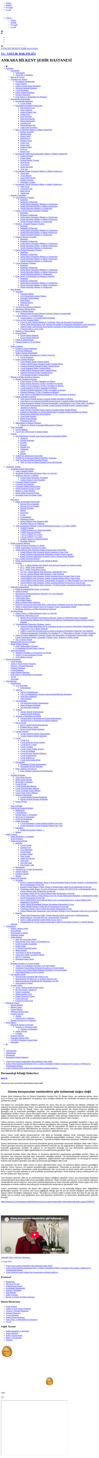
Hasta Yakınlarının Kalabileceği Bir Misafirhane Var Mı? (37, 981)
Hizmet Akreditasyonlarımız (26, 379)
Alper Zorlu (24, 187)
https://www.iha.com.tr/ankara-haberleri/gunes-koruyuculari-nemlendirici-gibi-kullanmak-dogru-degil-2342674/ (48, 1202)
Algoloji (18, 710)
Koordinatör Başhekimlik (25, 81)
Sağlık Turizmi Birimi (19, 841)
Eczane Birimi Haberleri (29, 338)
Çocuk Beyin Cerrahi (28, 745)
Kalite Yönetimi (17, 346)
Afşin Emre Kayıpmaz (28, 127)
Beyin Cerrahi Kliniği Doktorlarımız (34, 725)
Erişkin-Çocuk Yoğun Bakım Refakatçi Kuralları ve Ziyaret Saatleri (41, 970)
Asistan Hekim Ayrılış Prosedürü (32, 480)
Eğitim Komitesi (21, 591)
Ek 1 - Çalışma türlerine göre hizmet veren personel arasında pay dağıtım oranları (51, 565)
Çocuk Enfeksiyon (27, 758)
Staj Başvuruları (17, 611)
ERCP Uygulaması (22, 957)
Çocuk (18, 738)
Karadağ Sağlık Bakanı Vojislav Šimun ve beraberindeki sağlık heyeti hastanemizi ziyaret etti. (56, 887)
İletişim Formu (16, 1007)
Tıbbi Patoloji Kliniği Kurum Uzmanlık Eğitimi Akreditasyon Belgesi (46, 399)
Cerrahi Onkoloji (21, 731)
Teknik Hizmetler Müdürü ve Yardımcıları (36, 208)
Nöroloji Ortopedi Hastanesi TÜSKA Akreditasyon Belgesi (43, 390)
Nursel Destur (25, 852)
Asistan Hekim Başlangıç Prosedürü (34, 478)
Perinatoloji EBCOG (28, 421)
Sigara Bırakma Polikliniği (30, 705)
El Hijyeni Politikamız (23, 351)
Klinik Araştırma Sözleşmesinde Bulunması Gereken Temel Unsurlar (46, 554)
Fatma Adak (25, 145)
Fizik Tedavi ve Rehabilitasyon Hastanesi (31, 97)
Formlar (18, 563)
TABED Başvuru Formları (30, 532)
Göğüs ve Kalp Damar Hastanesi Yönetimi (31, 211)
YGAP (13, 677)
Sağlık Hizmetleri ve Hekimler (22, 837)
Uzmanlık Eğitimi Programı (25, 482)
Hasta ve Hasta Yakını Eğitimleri (27, 602)
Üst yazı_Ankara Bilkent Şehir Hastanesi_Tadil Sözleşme (42, 574)
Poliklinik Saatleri (17, 935)
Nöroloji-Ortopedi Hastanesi (26, 88)
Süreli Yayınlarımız (18, 650)
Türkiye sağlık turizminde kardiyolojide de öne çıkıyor (41, 920)
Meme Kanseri (21, 950)
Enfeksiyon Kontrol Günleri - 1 (32, 830)
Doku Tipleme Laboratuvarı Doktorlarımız (36, 771)
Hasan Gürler (25, 136)
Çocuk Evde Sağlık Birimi (30, 760)
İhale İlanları (25, 300)
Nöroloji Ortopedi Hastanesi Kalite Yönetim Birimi (39, 366)
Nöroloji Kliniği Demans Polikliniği (34, 799)
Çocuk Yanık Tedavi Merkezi (26, 793)
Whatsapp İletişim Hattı (19, 1012)
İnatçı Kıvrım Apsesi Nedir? (26, 939)
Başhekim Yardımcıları (29, 202)
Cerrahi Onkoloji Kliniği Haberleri (33, 736)
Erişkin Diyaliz (21, 801)
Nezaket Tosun (26, 141)
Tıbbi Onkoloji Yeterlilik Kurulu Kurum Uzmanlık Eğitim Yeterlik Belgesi (48, 410)
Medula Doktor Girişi (23, 994)
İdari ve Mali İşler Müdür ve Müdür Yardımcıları (33, 130)
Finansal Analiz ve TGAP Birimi (27, 342)
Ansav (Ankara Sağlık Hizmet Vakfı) (29, 988)
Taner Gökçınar (26, 110)
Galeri (22, 451)
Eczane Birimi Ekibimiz (29, 335)
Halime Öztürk (26, 147)
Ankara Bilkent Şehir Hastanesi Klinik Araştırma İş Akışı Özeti (44, 552)
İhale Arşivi (24, 305)
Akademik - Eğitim (13, 467)
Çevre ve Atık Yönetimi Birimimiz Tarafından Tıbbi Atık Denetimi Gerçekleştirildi (51, 322)
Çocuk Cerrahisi (26, 747)
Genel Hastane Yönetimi (24, 197)
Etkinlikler (19, 828)
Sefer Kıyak (24, 162)
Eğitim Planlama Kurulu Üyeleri (27, 489)
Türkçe (8, 3)
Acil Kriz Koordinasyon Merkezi (28, 307)
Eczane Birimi (20, 333)
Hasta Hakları (16, 931)
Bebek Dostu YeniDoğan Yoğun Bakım (35, 414)
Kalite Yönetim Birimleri (24, 359)
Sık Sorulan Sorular (18, 974)
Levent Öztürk (25, 103)
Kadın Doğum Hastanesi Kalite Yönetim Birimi (38, 370)
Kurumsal (9, 68)
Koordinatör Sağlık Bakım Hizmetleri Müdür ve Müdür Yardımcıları (41, 154)
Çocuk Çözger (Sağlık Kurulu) (32, 749)
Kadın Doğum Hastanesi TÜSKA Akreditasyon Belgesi (41, 383)
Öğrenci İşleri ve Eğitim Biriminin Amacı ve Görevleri (36, 613)
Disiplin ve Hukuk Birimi (25, 331)
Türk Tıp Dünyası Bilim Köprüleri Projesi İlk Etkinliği (41, 462)
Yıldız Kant (24, 143)
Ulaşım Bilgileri (17, 1009)
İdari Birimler (16, 289)
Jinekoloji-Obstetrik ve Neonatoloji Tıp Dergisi (33, 653)
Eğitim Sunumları (22, 821)
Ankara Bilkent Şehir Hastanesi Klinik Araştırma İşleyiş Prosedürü (40, 550)
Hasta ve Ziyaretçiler (18, 878)
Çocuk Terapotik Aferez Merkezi (28, 791)
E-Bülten (18, 1033)
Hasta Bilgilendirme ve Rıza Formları (29, 972)
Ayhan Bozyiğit (26, 189)
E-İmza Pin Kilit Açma (24, 1001)
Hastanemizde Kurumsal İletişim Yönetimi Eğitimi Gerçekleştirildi (45, 313)
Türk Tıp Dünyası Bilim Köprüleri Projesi (31, 460)
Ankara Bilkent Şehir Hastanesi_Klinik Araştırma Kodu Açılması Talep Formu (50, 576)
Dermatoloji (20, 762)
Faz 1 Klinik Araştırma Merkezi (27, 559)
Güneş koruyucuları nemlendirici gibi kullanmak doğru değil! (29, 1061)
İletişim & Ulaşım (12, 1003)
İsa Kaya (23, 149)
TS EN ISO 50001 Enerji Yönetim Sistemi (31, 432)
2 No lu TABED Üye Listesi (31, 537)
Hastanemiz (15, 71)
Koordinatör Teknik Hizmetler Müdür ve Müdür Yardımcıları (38, 184)
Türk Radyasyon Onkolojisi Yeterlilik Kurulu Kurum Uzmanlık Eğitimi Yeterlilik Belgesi (54, 401)
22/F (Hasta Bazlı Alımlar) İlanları (33, 296)
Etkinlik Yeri (25, 447)
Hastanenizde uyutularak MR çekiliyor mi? (31, 977)
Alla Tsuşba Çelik (27, 865)
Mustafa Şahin (25, 134)
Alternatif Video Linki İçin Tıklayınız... (16, 1257)
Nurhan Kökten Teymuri (29, 160)
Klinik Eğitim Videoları (19, 644)
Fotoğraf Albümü (22, 874)
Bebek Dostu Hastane (28, 419)
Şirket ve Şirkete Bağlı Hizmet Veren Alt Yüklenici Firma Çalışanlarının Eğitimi (45, 607)
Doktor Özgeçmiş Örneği (25, 996)
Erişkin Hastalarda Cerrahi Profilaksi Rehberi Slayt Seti (41, 826)
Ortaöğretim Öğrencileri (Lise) (27, 615)
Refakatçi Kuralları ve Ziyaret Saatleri (25, 963)
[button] (9, 18)
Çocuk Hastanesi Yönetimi (25, 263)
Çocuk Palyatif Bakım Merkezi (27, 788)
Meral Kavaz (25, 138)
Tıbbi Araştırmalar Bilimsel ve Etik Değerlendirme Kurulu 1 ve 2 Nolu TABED (45, 526)
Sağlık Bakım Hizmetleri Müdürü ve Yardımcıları (39, 204)
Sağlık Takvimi (21, 1031)
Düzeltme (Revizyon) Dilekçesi (32, 524)
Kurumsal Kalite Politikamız (26, 348)
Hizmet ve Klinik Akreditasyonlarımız (25, 377)
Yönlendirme (11, 926)
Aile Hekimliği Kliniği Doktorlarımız (34, 703)
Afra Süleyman (26, 863)
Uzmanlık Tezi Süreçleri (24, 484)
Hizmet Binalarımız (13, 659)
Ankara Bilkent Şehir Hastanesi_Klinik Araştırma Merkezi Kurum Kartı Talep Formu (52, 583)
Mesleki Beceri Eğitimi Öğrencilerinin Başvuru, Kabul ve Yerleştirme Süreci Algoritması (54, 618)
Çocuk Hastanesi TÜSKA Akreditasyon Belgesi (38, 388)
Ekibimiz (18, 843)
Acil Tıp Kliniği (21, 686)
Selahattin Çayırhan (27, 182)
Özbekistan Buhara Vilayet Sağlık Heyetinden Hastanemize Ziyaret (46, 909)
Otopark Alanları (17, 1014)
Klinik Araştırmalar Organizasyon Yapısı (30, 548)
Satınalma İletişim (27, 294)
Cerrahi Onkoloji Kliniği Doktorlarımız (35, 734)
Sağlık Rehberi (16, 937)
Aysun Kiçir (25, 165)
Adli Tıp (18, 690)
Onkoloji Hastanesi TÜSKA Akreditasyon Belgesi (39, 392)
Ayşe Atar (24, 169)
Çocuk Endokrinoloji (28, 756)
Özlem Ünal (25, 114)
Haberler (18, 913)
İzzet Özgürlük (26, 117)
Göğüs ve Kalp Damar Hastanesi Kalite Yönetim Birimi (41, 364)
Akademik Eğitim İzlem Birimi (22, 469)
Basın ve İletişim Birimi (24, 311)
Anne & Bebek (16, 806)
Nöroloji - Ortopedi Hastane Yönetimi (29, 224)
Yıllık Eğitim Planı (22, 598)
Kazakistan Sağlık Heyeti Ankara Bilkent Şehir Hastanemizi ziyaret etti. (47, 893)
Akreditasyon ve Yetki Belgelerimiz (28, 869)
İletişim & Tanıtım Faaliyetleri (22, 1025)
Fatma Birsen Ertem (27, 178)
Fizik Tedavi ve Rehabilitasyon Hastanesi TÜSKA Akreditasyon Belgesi (48, 394)
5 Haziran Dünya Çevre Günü (31, 329)
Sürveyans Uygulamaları (24, 817)
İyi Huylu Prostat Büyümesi (26, 948)
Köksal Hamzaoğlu (27, 121)
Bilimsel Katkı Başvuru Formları (23, 642)
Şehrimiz (14, 924)
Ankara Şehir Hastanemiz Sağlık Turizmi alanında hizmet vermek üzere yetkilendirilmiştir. (54, 915)
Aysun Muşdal (25, 176)
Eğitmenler (24, 449)
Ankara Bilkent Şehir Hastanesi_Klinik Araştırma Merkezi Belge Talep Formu (50, 578)
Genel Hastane (21, 84)
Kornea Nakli (20, 946)
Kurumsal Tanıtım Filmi (20, 1038)
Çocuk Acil (24, 740)
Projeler (14, 434)
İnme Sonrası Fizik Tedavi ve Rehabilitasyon (32, 942)
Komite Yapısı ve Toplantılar (26, 815)
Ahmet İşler (24, 173)
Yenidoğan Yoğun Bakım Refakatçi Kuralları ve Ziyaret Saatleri (39, 968)
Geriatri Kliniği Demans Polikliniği (33, 797)
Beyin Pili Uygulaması (24, 782)
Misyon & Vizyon (17, 77)
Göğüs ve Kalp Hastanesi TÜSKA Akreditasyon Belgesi (42, 386)
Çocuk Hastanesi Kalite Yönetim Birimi (35, 368)
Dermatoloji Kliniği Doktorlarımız (33, 764)
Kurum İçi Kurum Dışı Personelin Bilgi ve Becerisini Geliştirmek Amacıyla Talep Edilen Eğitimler (53, 605)
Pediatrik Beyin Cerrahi (29, 727)
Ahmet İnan (24, 193)
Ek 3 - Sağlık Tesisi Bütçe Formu (33, 570)
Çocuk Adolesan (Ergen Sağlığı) (32, 742)
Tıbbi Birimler (11, 681)
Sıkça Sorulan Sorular (23, 640)
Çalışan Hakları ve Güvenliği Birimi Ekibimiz (37, 318)
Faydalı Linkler (16, 985)
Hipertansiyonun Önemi (24, 959)
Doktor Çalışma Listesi (19, 928)
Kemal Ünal (25, 152)
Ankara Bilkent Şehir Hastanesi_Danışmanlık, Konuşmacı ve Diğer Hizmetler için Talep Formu (56, 580)
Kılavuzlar (24, 513)
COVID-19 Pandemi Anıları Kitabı (24, 1040)
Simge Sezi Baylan (27, 858)
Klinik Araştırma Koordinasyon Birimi (30, 545)
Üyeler (22, 515)
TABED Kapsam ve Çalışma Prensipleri (35, 530)
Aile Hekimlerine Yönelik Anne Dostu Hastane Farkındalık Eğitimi (41, 436)
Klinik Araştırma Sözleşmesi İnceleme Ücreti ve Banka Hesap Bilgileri (47, 556)
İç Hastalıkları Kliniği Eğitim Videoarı (29, 648)
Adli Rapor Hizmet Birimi (25, 309)
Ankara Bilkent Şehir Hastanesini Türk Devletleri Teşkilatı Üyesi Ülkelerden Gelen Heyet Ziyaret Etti (59, 911)
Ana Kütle (15, 679)
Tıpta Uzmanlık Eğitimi (24, 471)
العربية (8, 10)
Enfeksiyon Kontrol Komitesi (22, 808)
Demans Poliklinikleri (23, 795)
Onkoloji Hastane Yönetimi (25, 237)
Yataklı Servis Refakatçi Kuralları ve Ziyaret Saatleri (35, 966)
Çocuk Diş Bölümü (27, 751)
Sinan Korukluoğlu (27, 119)
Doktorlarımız (25, 688)
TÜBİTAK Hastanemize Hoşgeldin (29, 456)
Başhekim (24, 200)
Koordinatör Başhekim (24, 101)
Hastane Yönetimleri (18, 195)
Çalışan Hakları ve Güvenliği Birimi (29, 316)
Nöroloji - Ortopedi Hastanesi (22, 666)
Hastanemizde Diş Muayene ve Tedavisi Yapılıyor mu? (36, 979)
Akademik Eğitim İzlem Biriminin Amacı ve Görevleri (36, 473)
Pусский (9, 7)
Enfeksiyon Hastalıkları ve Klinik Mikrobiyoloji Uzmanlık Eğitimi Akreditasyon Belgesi (54, 412)
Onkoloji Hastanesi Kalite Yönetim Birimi (36, 373)
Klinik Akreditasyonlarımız (25, 397)
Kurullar (23, 443)
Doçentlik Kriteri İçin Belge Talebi (28, 495)
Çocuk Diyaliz (21, 784)
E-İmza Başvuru (21, 998)
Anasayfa (24, 438)
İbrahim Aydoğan (27, 180)
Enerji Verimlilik (17, 427)
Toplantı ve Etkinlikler (28, 1029)
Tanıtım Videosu (21, 872)
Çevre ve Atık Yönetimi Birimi (27, 320)
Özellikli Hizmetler (18, 775)
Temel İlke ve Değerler (24, 75)
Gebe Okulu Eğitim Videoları (26, 646)
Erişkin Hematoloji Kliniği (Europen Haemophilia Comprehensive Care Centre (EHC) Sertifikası (57, 403)
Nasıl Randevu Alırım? (19, 933)
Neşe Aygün (25, 856)
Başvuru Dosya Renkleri (29, 504)
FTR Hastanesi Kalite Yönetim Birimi (34, 375)
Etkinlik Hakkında (27, 440)
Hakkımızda (20, 73)
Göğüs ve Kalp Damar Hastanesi (28, 86)
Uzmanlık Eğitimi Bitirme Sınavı (27, 486)
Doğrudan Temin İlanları (29, 298)
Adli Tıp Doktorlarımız (29, 692)
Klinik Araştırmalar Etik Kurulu (27, 502)
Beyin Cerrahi (20, 723)
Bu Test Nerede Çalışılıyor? (26, 990)
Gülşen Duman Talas (28, 112)
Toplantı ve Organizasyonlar (26, 1027)
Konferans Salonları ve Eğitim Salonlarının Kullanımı (35, 609)
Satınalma (19, 292)
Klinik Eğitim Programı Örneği (27, 493)
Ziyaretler (19, 880)
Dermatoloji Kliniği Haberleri (31, 766)
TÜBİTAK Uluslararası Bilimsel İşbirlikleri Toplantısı (36, 458)
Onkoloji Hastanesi (22, 95)
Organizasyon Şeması (19, 79)
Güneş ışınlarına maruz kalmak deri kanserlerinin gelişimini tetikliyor (32, 1068)
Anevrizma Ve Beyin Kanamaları (28, 952)
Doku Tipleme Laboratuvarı (26, 769)
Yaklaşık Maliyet (26, 303)
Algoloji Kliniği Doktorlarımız (31, 712)
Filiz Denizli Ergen (27, 108)
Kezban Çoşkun (26, 854)
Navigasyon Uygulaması (24, 1018)
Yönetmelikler (25, 517)
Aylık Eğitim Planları (23, 600)
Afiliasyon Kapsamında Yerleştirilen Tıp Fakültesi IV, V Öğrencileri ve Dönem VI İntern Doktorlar (58, 633)
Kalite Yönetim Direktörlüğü (26, 353)
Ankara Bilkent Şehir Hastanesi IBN (34, 521)
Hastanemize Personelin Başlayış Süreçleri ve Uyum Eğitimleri (39, 594)
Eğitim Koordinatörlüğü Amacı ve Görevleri (32, 589)
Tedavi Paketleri (17, 839)
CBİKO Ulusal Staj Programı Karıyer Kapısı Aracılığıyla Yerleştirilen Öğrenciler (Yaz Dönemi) (56, 631)
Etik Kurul (15, 499)
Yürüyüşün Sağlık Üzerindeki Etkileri (29, 955)
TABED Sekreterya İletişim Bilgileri (34, 539)
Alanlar (18, 1016)
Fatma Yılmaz (25, 158)
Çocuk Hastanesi (21, 90)
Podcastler (14, 1042)
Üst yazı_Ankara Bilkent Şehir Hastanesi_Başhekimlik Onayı (43, 572)
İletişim (23, 454)
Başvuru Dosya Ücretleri (29, 506)
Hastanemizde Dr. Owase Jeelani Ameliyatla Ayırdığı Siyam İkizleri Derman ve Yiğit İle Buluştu (57, 922)
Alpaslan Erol (25, 123)
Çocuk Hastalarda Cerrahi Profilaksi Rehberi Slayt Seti (41, 823)
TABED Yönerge (27, 528)
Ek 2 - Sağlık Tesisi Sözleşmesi (32, 567)
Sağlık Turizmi (11, 834)
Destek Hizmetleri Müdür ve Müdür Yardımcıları (38, 206)
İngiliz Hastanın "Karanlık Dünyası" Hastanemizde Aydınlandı (44, 917)
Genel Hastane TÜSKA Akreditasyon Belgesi (37, 381)
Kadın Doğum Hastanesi (24, 92)
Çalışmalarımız (21, 812)
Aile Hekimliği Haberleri (29, 707)
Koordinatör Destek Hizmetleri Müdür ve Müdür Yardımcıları (38, 171)
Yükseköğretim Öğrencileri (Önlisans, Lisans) (32, 624)
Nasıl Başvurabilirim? (28, 696)
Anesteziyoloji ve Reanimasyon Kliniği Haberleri (39, 721)
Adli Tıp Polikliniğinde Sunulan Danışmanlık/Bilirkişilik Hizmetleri (46, 694)
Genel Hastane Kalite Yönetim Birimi (34, 362)
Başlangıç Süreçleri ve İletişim (27, 475)
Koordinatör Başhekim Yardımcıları (28, 106)
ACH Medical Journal (23, 657)
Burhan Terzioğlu (27, 132)
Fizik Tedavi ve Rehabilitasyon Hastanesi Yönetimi (34, 276)
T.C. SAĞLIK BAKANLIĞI (18, 53)
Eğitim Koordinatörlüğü (24, 340)
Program (23, 445)
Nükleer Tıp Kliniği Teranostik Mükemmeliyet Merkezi (41, 425)
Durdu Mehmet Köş (28, 125)
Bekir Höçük (25, 191)
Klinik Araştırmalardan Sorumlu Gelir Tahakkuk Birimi (36, 561)
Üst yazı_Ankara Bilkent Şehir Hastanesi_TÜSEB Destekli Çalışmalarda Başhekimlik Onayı (55, 585)
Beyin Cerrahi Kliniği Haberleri (32, 729)
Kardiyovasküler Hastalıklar (26, 944)
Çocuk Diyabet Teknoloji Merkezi (33, 753)
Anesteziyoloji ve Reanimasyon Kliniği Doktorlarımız (40, 718)
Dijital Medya (11, 1023)
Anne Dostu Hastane (28, 416)
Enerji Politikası (21, 429)
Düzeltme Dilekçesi (27, 541)
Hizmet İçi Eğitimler (23, 596)
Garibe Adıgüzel (26, 156)
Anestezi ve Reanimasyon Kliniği (28, 716)
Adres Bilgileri (26, 699)
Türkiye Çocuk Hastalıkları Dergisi (28, 655)
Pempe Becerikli (26, 167)
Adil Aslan (24, 861)
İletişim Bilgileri (17, 1005)
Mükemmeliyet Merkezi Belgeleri (28, 423)
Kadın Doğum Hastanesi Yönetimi (28, 250)
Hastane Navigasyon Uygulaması (23, 1020)
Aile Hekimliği (21, 701)
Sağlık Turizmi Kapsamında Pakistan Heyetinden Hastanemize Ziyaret (47, 904)
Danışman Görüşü (27, 519)
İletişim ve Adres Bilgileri (25, 491)
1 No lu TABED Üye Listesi (31, 534)
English (9, 5)
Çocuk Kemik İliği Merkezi (25, 786)
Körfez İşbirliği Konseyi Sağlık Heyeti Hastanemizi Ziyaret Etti (44, 907)
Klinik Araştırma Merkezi (20, 543)
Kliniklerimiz (16, 683)
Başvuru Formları (27, 508)
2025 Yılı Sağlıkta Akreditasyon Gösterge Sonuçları (35, 355)
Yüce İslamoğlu (26, 850)
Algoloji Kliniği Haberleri (30, 714)
